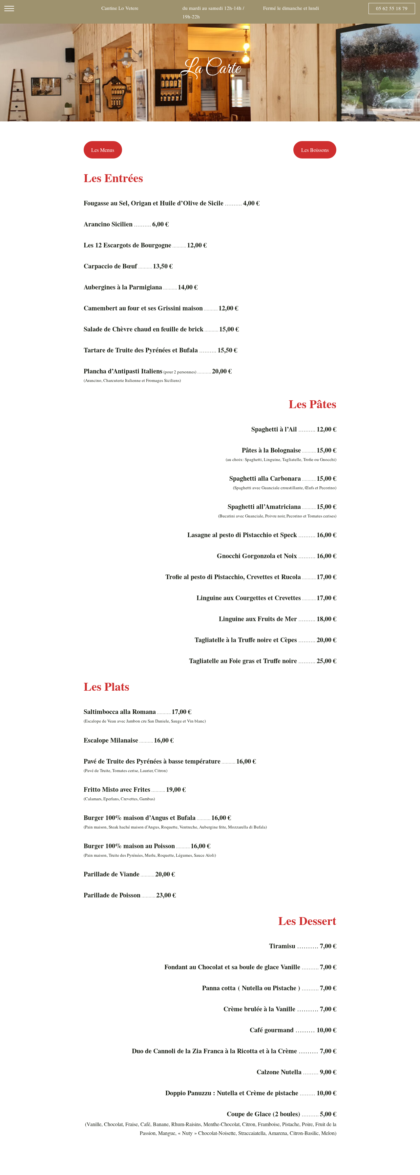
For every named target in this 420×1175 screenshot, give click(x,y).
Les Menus (102, 149)
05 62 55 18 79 (392, 8)
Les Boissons (315, 149)
